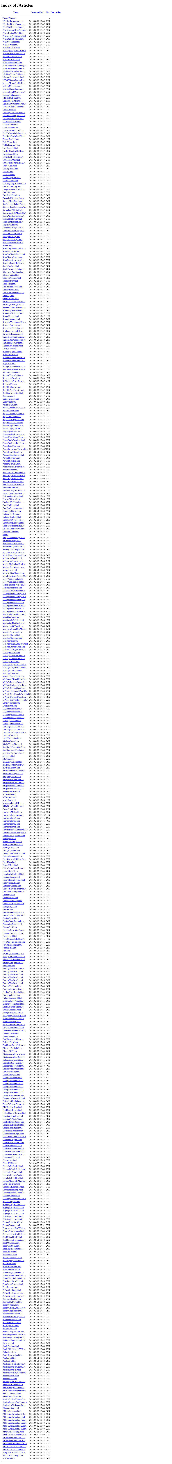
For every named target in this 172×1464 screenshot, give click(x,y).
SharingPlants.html (11, 290)
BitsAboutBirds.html (11, 1269)
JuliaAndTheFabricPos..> (13, 753)
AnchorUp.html (9, 1361)
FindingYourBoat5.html (13, 971)
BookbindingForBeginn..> (14, 1240)
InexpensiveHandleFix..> (13, 782)
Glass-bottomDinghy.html (13, 915)
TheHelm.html (9, 174)
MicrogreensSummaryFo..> (14, 593)
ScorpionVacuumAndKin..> (14, 322)
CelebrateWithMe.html (12, 1172)
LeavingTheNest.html (12, 720)
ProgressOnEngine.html (13, 422)
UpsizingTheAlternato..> (13, 101)
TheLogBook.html (10, 169)
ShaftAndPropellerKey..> (13, 292)
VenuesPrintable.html (12, 95)
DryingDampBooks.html (13, 1027)
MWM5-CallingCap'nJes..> (14, 688)
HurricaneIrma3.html (11, 821)
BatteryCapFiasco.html (12, 1311)
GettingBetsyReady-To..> (13, 921)
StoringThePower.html (12, 219)
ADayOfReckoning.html (13, 1432)
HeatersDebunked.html (12, 856)
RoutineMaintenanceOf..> (14, 357)
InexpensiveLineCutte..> (13, 779)
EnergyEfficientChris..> (13, 1013)
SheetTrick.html (9, 284)
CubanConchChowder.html (14, 1113)
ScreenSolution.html (11, 319)
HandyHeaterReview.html (14, 880)
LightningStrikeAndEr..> (13, 714)
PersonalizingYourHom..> (14, 490)
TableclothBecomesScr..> (13, 198)
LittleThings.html (10, 706)
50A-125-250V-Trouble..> (14, 1449)
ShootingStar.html (10, 281)
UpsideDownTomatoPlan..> (14, 104)
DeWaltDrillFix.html (11, 1072)
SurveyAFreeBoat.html (12, 201)
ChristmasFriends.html (12, 1145)
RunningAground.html (12, 352)
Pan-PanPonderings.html (13, 508)
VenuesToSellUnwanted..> (14, 92)
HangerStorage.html (11, 877)
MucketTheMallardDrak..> (14, 564)
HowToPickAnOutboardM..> (15, 830)
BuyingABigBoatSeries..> (14, 1204)
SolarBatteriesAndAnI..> (13, 260)
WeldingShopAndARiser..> (14, 50)
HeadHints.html (9, 862)
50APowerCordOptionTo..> (15, 1443)
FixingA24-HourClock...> (14, 956)
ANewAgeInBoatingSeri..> (14, 1414)
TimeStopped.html (10, 154)
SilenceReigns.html (11, 275)
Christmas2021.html (11, 1157)
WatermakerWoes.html (12, 62)
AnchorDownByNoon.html (14, 1373)
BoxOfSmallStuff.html (12, 1237)
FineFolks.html (9, 965)
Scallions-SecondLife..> (13, 331)
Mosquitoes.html (10, 570)
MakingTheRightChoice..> (14, 650)
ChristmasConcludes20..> (13, 1151)
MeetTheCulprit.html (11, 617)
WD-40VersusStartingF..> (14, 80)
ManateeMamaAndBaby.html (15, 644)
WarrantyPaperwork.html (13, 77)
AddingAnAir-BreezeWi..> (14, 1405)
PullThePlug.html (10, 405)
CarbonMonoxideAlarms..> (14, 1181)
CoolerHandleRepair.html (13, 1122)
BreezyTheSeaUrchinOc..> (14, 1234)
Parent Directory (10, 18)
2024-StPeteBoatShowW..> (14, 1435)
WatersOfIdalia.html (11, 59)
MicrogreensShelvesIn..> (13, 602)
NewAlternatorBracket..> (13, 543)
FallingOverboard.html (12, 998)
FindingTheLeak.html (12, 986)
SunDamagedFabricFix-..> (14, 204)
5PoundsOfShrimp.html (13, 1455)
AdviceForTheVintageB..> (14, 1399)
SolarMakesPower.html (12, 257)
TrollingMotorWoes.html (13, 118)
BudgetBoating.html (11, 1225)
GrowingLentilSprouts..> (13, 892)
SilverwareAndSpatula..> (13, 272)
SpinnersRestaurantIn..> (13, 242)
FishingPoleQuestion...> (13, 962)
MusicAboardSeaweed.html (14, 555)
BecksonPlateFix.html (12, 1299)
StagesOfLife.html (10, 225)
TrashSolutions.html (11, 127)
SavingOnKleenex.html (13, 334)
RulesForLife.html (10, 354)
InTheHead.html (10, 797)
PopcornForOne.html (12, 464)
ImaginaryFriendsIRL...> (13, 803)
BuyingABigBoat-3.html (13, 1207)
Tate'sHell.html (9, 192)
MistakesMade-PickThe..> (14, 585)
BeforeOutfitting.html (12, 1290)
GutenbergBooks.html (12, 886)
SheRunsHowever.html (12, 287)
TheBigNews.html (10, 180)
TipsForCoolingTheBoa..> (14, 151)
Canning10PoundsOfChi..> (14, 1198)
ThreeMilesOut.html (11, 160)
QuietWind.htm (9, 402)
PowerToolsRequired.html (14, 440)
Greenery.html (9, 895)
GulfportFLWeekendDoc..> (14, 889)
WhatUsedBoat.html (11, 42)
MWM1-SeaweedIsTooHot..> (15, 700)
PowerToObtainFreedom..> (14, 443)
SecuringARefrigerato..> (13, 304)
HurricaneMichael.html (12, 812)
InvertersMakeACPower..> (14, 771)
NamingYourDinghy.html (13, 549)
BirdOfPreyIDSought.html (14, 1278)
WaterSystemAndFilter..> (13, 68)
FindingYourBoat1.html (13, 983)
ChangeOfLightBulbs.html (14, 1169)
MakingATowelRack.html (14, 658)
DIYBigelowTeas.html (12, 1107)
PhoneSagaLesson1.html (13, 481)
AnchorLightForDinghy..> (14, 1367)
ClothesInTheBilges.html (13, 1134)
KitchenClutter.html (11, 741)
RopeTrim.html (9, 363)
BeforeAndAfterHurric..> (13, 1296)
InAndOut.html (9, 800)
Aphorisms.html (9, 1352)
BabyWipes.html (10, 1328)
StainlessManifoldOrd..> (13, 222)
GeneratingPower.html (12, 924)
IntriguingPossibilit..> (12, 776)
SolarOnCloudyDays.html (14, 254)
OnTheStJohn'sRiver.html (13, 529)
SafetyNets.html (9, 349)
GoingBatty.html (10, 906)
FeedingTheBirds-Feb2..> (14, 992)
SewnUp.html (8, 295)
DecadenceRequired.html (13, 1066)
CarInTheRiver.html (11, 1184)
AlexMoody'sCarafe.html (13, 1387)
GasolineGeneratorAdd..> (14, 930)
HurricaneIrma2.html (11, 824)
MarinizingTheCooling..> (13, 623)
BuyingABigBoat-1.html (13, 1213)
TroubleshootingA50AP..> (14, 115)
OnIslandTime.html (11, 532)
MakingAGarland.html (12, 670)
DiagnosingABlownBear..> (14, 1054)
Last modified (37, 12)
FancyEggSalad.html (11, 995)
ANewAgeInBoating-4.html (14, 1420)
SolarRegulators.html (11, 251)
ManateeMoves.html (11, 635)
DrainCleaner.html (10, 1036)
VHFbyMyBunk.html (12, 98)
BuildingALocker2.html (13, 1216)
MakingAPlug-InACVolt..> (14, 664)
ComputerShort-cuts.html (13, 1125)
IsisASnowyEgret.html (12, 762)
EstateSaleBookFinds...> (13, 1007)
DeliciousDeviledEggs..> (13, 1060)
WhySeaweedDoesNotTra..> (15, 30)
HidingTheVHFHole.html (14, 853)
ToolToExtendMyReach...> (14, 133)
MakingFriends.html (11, 653)
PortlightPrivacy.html (11, 458)
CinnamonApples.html (12, 1139)
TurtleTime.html (9, 110)
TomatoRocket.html (11, 139)
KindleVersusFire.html (12, 744)
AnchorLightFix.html (12, 1370)
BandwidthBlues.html (12, 1322)
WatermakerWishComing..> (14, 65)
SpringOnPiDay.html (11, 236)
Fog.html (6, 951)
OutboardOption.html (12, 517)
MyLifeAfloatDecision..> (13, 552)
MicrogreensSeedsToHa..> (14, 605)
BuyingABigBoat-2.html (13, 1210)
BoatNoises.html (10, 1255)
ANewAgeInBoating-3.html (14, 1423)
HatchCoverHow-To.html (13, 868)
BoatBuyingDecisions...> (13, 1260)
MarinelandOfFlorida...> (13, 626)
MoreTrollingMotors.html (13, 573)
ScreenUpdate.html (11, 316)
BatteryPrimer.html (11, 1305)
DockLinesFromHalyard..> (14, 1045)
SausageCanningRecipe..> (14, 337)
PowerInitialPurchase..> (13, 446)
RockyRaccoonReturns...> (14, 366)
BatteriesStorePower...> (13, 1314)
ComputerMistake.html (12, 1128)
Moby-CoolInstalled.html (13, 582)
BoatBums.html (9, 1263)
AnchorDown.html (11, 1376)
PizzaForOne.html (10, 470)
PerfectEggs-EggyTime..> (14, 493)
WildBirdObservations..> (13, 27)
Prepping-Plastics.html (12, 431)
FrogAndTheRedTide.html (14, 942)
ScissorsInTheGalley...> (13, 328)
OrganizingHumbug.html (13, 523)
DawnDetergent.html (11, 1075)
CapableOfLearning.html (13, 1187)
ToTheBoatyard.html (11, 145)
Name (15, 12)
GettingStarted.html (11, 918)
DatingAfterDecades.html (13, 1095)
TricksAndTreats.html (12, 121)
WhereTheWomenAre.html (14, 36)
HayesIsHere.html (10, 865)
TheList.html (8, 171)
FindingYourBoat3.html (13, 977)
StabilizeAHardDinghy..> (13, 231)
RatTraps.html (9, 396)
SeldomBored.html (11, 298)
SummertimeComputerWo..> (15, 207)
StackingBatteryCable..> (13, 228)
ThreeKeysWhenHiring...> (14, 163)
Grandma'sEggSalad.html (13, 903)
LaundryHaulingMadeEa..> (14, 732)
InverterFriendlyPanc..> (13, 774)
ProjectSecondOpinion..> (13, 413)
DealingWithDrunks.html (13, 1069)
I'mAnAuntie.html (10, 809)
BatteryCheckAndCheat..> (14, 1308)
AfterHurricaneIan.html (12, 1396)
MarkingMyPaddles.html (13, 620)
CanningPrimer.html (11, 1196)
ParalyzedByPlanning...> (13, 502)
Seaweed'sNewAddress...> (14, 307)
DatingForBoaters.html (12, 1077)
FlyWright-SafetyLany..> (13, 954)
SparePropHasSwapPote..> (14, 248)
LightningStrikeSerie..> (12, 709)
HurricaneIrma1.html (11, 827)
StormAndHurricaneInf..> (14, 216)
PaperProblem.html (11, 505)
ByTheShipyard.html (11, 1201)
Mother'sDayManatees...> (13, 567)
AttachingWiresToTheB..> (14, 1334)
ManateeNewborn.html (12, 632)
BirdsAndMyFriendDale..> (14, 1275)
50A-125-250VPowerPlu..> (14, 1446)
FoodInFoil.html (9, 948)
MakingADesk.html (11, 673)
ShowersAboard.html (12, 278)
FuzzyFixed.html (10, 936)
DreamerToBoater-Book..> (14, 1030)
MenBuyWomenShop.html (14, 614)
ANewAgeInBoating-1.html (14, 1429)
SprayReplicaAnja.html (12, 239)
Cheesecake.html (10, 1160)
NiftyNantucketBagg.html (14, 537)
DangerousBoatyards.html (14, 1098)
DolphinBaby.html (10, 1042)
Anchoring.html (9, 1358)
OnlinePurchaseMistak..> (13, 526)
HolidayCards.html (11, 847)
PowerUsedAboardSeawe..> (15, 437)
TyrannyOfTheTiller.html (13, 107)
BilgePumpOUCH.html (13, 1281)
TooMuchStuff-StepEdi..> (14, 136)
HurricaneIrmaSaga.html (13, 815)
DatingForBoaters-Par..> (13, 1080)
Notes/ (5, 534)
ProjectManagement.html (13, 419)
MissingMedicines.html (12, 588)
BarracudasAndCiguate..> (14, 1317)
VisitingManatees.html (12, 86)
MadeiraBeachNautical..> (13, 676)
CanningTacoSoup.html (13, 1190)
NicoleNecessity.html (12, 540)
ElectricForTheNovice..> (13, 1018)
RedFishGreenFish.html (13, 393)
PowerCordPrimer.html (12, 452)
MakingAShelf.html (11, 661)
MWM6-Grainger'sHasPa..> (15, 685)
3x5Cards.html (9, 1458)
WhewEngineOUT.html (13, 33)
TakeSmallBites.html (11, 195)
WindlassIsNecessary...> (13, 21)
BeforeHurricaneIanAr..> (13, 1293)
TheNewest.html (10, 166)
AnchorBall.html (10, 1378)
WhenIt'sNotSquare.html (13, 39)
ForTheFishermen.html (12, 945)
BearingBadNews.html (12, 1302)
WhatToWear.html (10, 45)
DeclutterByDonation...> (13, 1063)
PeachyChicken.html (11, 499)
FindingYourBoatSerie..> (13, 968)
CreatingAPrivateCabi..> (13, 1119)
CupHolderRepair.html (12, 1110)
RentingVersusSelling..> (13, 375)
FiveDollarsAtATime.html (14, 959)
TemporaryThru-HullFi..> (13, 189)
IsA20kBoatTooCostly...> (13, 765)
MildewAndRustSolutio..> (14, 591)
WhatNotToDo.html (11, 48)
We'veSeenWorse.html (12, 56)
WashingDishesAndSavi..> (14, 71)
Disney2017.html (10, 1051)
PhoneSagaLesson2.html (13, 478)
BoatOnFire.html (10, 1252)
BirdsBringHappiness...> (13, 1272)
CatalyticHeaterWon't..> (13, 1175)
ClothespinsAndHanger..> (14, 1131)
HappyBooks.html (10, 871)
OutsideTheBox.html (11, 514)
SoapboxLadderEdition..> (14, 263)
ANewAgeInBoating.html (14, 1417)
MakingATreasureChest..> (14, 655)
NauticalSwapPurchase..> (13, 546)
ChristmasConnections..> (13, 1148)
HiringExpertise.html (11, 850)
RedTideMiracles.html (12, 387)
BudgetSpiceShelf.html (12, 1222)
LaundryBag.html (10, 735)
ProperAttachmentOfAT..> (14, 408)
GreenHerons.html (10, 897)
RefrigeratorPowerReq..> (13, 381)
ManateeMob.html (10, 641)
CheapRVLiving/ (10, 1163)
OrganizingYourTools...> (13, 520)
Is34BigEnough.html (11, 768)
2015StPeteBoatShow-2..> (14, 1438)
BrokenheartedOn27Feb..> (14, 1228)
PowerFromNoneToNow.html (15, 449)
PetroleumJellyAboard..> (13, 484)
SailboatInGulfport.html (13, 346)
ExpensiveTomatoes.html (13, 1004)
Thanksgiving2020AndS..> (14, 183)
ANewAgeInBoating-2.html (14, 1426)
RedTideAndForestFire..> (13, 390)
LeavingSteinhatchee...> (13, 723)
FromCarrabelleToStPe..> (13, 939)
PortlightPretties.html (11, 461)
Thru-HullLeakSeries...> (13, 157)
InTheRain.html (9, 794)
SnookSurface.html (11, 266)
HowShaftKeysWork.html (14, 835)
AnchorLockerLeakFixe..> (14, 1364)
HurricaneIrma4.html (11, 818)
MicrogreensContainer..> (13, 608)
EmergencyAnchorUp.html (14, 1015)
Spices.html (7, 245)
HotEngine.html (9, 838)
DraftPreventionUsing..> (13, 1039)
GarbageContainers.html (13, 933)
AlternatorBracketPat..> (13, 1384)
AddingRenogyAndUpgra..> (15, 1402)
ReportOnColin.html (11, 372)
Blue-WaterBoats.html (12, 1266)
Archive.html (8, 1343)
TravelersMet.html (10, 124)
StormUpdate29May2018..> (14, 213)
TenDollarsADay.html (12, 186)
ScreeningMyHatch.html (13, 313)
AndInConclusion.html (12, 1355)
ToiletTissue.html (10, 142)
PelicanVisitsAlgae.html (13, 496)
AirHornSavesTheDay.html (14, 1390)
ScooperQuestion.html (12, 325)
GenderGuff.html (10, 927)
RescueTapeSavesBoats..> (14, 369)
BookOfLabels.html (11, 1243)
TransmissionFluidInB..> (13, 130)
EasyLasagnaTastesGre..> (14, 1024)
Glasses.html (8, 909)
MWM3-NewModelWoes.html (16, 694)
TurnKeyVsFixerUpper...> (14, 112)
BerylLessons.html (10, 1287)
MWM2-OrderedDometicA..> (15, 697)
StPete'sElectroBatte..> (12, 233)
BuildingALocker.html (12, 1219)
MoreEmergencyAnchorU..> (15, 576)
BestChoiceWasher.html (13, 1284)
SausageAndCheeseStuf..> (14, 340)
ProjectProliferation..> (12, 416)
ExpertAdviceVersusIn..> (13, 1001)
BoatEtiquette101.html (12, 1257)
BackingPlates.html (11, 1325)
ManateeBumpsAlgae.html (14, 647)
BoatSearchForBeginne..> (14, 1249)
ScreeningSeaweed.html (13, 310)
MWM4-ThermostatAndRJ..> (15, 691)
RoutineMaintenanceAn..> (14, 360)
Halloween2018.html (11, 883)
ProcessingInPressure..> (13, 425)
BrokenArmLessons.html (13, 1231)
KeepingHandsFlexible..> (13, 750)
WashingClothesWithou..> (14, 74)
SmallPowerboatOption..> (14, 269)
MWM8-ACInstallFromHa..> (15, 679)
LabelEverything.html (12, 738)
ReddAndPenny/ (10, 384)
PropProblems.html (11, 411)
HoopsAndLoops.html (12, 841)
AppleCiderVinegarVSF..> (14, 1349)
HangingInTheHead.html (13, 874)
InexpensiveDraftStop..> (13, 788)
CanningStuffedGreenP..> (13, 1193)
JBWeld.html (8, 759)
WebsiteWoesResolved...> (14, 53)
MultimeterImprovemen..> (14, 561)
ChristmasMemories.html (13, 1142)
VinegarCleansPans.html (13, 89)
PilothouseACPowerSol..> (14, 473)
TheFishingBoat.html (12, 177)
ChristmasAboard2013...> (14, 1154)
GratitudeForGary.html (12, 900)
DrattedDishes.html (11, 1033)
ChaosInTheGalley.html (13, 1166)
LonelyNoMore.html (11, 703)
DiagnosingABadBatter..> (14, 1057)
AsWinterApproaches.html (14, 1340)
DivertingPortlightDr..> (12, 1048)
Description (56, 12)
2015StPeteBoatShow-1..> (14, 1440)
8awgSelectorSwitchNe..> (14, 1452)
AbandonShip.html (11, 1408)
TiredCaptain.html (10, 148)
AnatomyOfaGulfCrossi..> (14, 1381)
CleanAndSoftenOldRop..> (14, 1136)
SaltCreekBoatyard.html (13, 343)
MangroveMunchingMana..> (15, 629)
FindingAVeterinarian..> (13, 989)
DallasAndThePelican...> (13, 1101)
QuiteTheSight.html (11, 399)
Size (47, 12)
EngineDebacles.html (12, 1010)
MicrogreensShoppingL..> (14, 599)
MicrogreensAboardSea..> (14, 611)
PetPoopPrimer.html (11, 487)
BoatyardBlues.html (11, 1246)
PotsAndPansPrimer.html (13, 455)
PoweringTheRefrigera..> (13, 434)
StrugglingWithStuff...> (12, 210)
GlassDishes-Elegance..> (13, 912)
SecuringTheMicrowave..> (14, 301)
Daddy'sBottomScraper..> (13, 1104)
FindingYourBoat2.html (13, 980)
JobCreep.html (9, 756)
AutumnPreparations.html (13, 1331)
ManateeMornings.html (12, 638)
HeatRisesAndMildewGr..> (14, 859)
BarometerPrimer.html (12, 1319)
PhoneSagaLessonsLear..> (14, 475)
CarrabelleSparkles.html (13, 1178)
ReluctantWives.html (11, 378)
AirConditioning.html (12, 1393)
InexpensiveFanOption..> (13, 785)
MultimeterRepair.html (12, 558)
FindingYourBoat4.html (13, 974)
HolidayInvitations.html (13, 844)
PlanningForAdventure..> (13, 467)
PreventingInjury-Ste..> (12, 428)
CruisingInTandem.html (13, 1116)
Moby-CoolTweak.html (13, 579)
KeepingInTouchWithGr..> (14, 747)
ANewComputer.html (12, 1411)
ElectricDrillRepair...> (12, 1021)
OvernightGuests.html (12, 511)
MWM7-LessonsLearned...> (15, 682)
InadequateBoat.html (11, 791)
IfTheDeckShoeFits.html (13, 806)
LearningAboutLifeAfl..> (13, 726)
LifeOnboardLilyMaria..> (13, 717)
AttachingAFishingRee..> (13, 1337)
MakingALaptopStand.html (14, 667)
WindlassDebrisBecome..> (14, 24)
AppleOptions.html (11, 1346)
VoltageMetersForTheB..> (14, 83)
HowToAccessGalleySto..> (14, 833)
